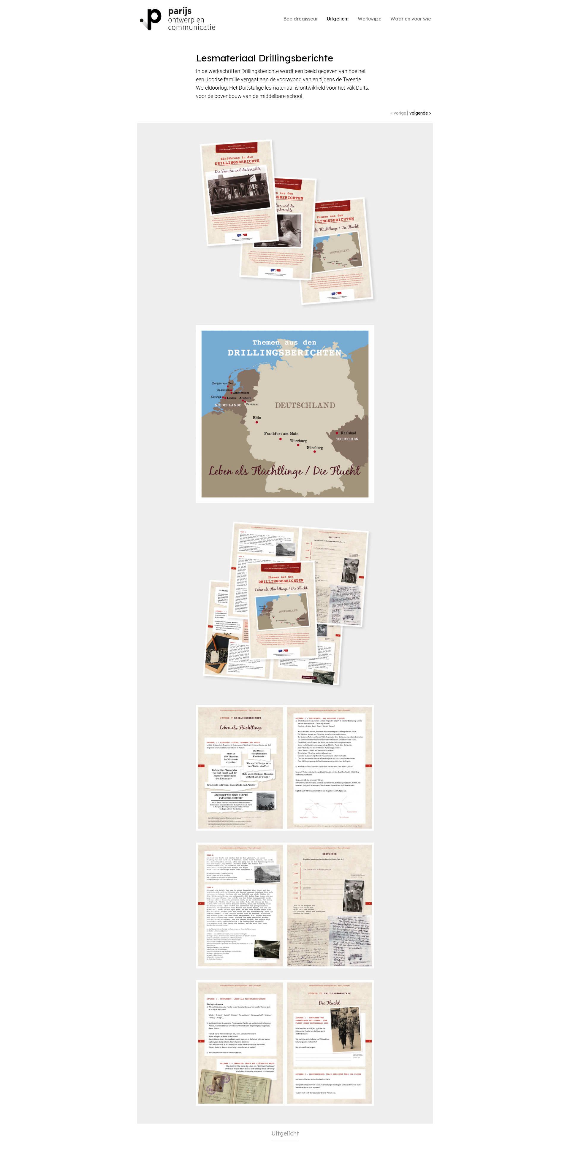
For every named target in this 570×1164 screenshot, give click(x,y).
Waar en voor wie (410, 19)
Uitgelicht (338, 19)
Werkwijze (369, 19)
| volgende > (419, 113)
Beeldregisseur (300, 19)
